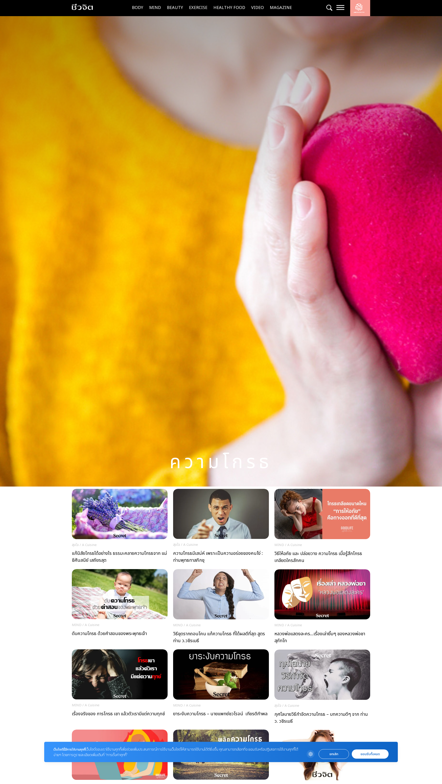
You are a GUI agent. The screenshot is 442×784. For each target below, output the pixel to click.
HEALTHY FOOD (229, 8)
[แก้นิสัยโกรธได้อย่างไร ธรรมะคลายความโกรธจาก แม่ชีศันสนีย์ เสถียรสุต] (120, 527)
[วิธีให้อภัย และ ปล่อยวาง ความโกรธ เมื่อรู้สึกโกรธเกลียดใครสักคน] (322, 527)
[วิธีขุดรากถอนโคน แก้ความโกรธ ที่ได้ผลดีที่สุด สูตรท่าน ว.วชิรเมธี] (221, 607)
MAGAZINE (281, 8)
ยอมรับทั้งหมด (370, 754)
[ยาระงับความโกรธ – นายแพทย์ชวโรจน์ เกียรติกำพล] (221, 687)
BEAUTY (175, 8)
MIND (155, 8)
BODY (137, 8)
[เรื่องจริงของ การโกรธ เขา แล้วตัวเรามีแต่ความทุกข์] (120, 687)
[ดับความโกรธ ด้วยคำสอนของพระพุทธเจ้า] (120, 607)
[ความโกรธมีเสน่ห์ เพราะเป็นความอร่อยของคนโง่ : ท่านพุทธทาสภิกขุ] (221, 527)
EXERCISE (198, 8)
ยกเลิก (333, 754)
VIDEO (257, 8)
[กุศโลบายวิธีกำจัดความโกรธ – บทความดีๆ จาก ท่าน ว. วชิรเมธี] (322, 688)
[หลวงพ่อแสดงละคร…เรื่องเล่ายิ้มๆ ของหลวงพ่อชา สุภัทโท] (322, 607)
